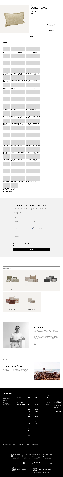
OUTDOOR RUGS (37, 395)
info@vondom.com (57, 402)
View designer (36, 343)
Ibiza (28, 418)
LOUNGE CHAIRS (37, 406)
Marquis (29, 435)
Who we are (19, 395)
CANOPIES (36, 418)
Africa (29, 411)
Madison (29, 397)
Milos (28, 404)
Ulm (28, 437)
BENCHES (36, 402)
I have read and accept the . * (22, 243)
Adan (29, 421)
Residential (48, 402)
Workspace (48, 404)
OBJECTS (36, 416)
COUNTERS (36, 404)
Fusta (29, 399)
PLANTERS (36, 399)
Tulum (29, 409)
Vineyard (29, 433)
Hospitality (48, 395)
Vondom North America (21, 404)
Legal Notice (20, 444)
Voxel (29, 419)
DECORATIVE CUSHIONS (38, 407)
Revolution (19, 397)
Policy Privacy (27, 444)
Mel (28, 402)
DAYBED (36, 409)
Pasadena (29, 395)
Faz (28, 430)
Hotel (47, 397)
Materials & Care (6, 377)
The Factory (30, 414)
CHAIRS (36, 421)
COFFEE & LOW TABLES (38, 414)
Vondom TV (19, 399)
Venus (29, 423)
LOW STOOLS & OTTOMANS (39, 419)
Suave (29, 426)
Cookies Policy (35, 444)
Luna (28, 407)
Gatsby (29, 416)
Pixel (28, 428)
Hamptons (29, 406)
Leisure (47, 399)
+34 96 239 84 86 (58, 401)
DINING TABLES (37, 411)
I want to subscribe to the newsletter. (21, 245)
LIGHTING (36, 397)
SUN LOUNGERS (37, 426)
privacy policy (27, 243)
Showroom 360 (20, 402)
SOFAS (36, 423)
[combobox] (31, 213)
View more (29, 438)
